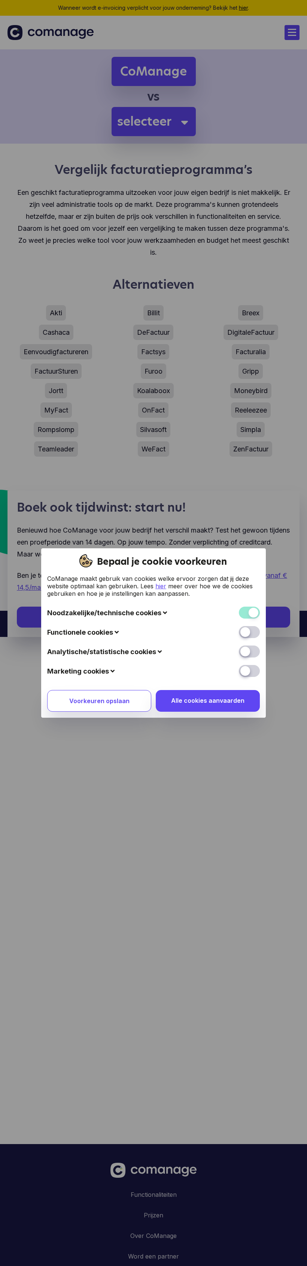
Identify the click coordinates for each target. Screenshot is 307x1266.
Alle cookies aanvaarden (207, 700)
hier (160, 586)
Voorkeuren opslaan (99, 701)
